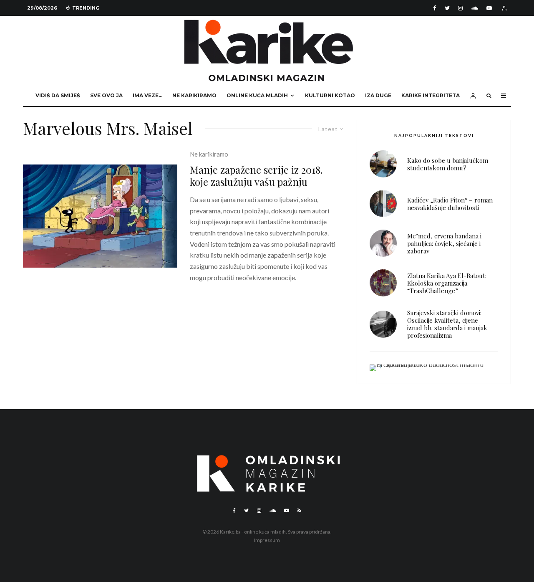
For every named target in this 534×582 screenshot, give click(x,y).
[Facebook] (435, 8)
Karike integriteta (430, 95)
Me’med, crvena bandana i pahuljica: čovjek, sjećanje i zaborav (444, 243)
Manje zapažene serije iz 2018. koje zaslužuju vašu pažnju (256, 176)
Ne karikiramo (194, 95)
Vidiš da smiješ (57, 95)
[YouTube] (489, 8)
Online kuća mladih (257, 95)
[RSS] (299, 510)
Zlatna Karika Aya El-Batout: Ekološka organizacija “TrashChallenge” (446, 283)
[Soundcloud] (474, 8)
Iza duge (378, 95)
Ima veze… (147, 95)
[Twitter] (447, 8)
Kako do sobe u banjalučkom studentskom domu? (447, 164)
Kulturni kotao (330, 95)
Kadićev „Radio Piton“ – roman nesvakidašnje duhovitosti (450, 203)
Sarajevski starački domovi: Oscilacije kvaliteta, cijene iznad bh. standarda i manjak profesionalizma (447, 324)
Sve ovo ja (106, 95)
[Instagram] (460, 8)
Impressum (267, 540)
